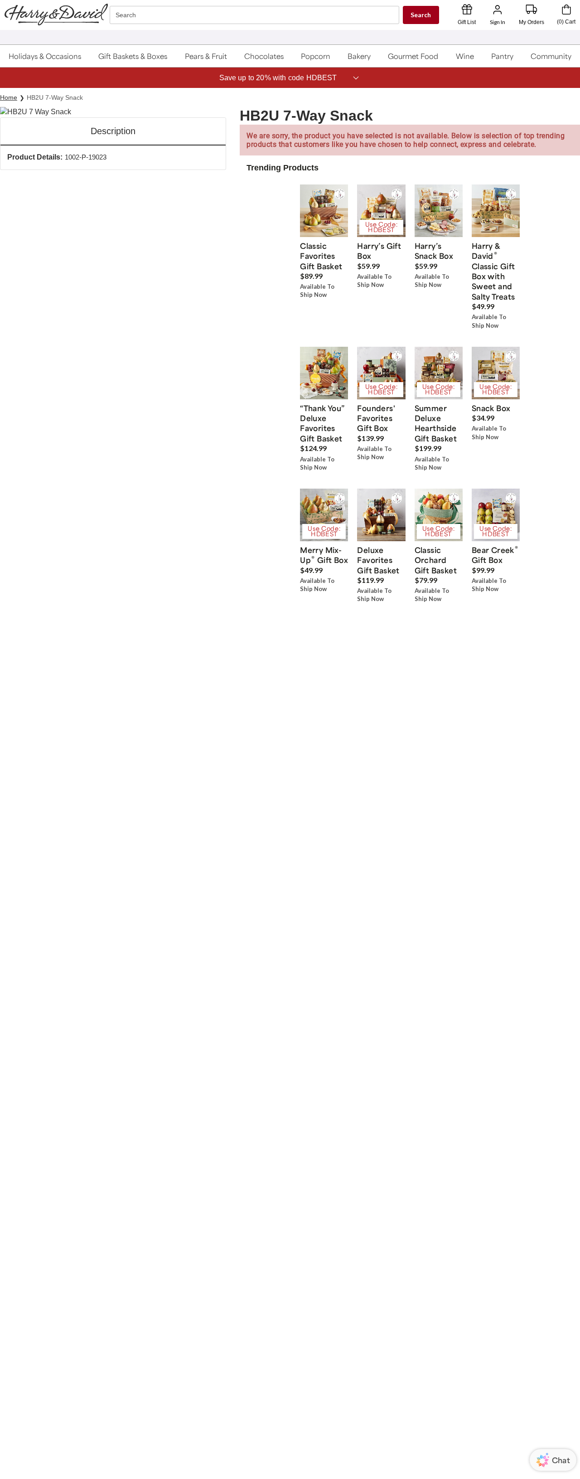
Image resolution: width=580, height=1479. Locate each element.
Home (8, 97)
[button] (45, 56)
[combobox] (256, 15)
